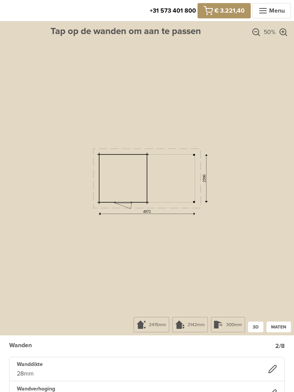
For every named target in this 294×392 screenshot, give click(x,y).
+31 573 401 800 (173, 11)
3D (256, 327)
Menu (277, 11)
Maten (278, 327)
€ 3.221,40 (229, 11)
